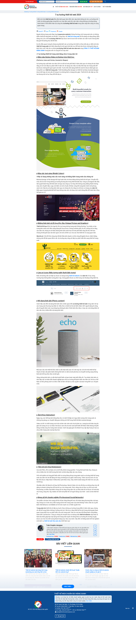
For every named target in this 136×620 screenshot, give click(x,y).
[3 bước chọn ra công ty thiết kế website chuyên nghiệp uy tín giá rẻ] (98, 558)
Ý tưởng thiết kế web (53, 539)
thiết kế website (74, 276)
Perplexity (53, 31)
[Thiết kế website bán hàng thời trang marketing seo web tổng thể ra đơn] (38, 558)
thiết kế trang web (73, 36)
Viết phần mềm (107, 6)
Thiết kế (61, 6)
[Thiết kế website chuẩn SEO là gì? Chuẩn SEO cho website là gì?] (68, 558)
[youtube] (95, 530)
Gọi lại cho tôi (83, 1)
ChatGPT (41, 31)
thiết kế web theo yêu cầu (52, 521)
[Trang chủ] (53, 6)
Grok (47, 31)
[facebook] (95, 526)
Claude (60, 31)
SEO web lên (87, 6)
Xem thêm (89, 601)
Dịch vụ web (97, 6)
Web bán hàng (75, 6)
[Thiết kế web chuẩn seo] (30, 6)
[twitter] (95, 534)
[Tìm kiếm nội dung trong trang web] (105, 1)
